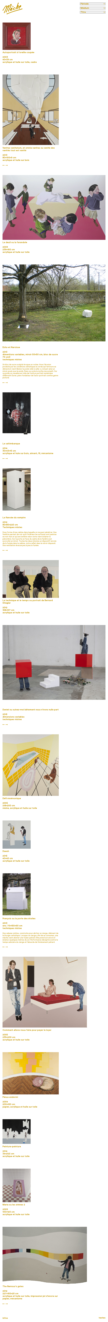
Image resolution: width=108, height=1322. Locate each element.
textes (102, 1318)
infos (5, 1318)
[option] (17, 36)
